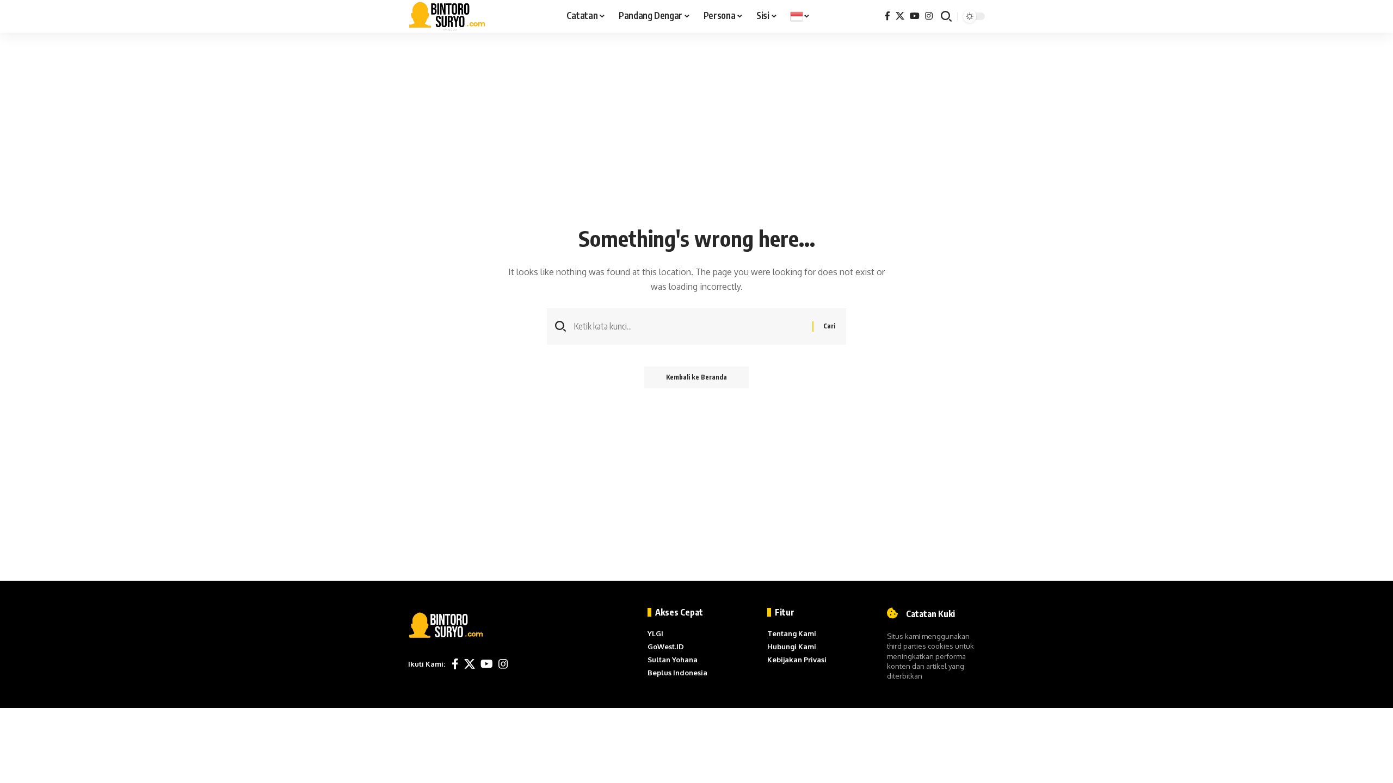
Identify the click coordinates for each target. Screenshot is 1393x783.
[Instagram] (928, 16)
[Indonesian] (800, 16)
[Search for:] (689, 326)
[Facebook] (887, 16)
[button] (946, 16)
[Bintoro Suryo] (447, 16)
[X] (900, 16)
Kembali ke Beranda (696, 377)
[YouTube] (914, 16)
